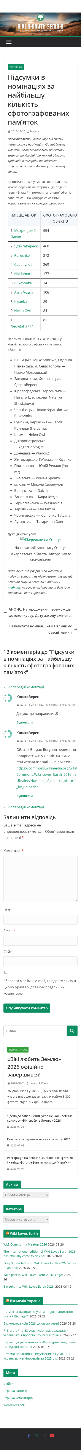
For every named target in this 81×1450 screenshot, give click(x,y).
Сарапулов (23, 264)
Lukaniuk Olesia (39, 1083)
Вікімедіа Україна (25, 1300)
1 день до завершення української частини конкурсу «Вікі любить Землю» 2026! (39, 1118)
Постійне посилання (62, 704)
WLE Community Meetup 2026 (25, 1244)
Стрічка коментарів (18, 1398)
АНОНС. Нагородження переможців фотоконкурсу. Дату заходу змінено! (40, 612)
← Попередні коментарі (23, 687)
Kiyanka (20, 301)
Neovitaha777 (22, 326)
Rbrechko (22, 255)
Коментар (13, 850)
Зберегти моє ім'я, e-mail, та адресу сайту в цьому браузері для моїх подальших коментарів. (39, 987)
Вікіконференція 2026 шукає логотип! (31, 1323)
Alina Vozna (23, 292)
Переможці (16, 67)
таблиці (14, 587)
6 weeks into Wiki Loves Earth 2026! (28, 1286)
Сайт (7, 951)
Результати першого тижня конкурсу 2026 (38, 1139)
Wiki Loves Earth (24, 1233)
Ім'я (8, 909)
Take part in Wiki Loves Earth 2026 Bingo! (33, 1275)
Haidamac (22, 273)
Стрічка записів (15, 1391)
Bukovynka (23, 283)
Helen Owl (23, 310)
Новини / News (18, 1049)
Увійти (8, 1384)
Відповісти (24, 722)
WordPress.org (14, 1405)
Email (9, 930)
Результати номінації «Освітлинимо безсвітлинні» (40, 629)
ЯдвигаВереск (26, 246)
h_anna (34, 131)
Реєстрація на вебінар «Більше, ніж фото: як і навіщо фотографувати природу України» (40, 1160)
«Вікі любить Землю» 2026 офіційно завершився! (34, 1066)
